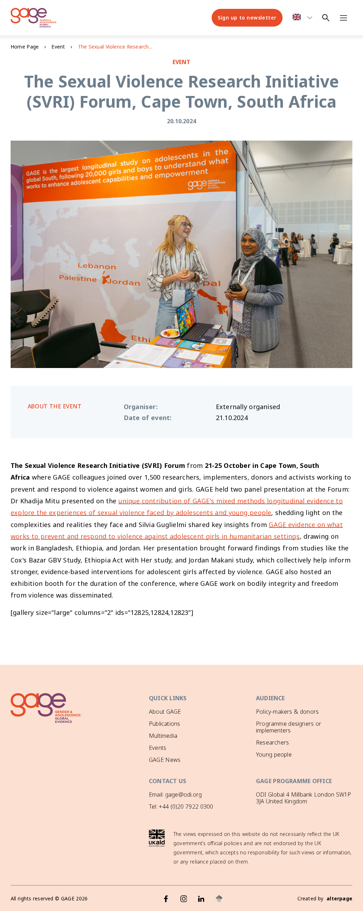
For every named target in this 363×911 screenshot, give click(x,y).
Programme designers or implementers (288, 727)
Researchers (272, 742)
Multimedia (163, 736)
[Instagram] (183, 898)
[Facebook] (166, 898)
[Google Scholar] (219, 898)
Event (58, 46)
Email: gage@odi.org (175, 794)
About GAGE (165, 711)
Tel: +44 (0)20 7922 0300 (181, 806)
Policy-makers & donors (287, 711)
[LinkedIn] (201, 898)
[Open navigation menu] (343, 18)
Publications (164, 724)
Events (157, 748)
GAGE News (164, 760)
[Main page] (34, 17)
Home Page (25, 46)
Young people (274, 754)
